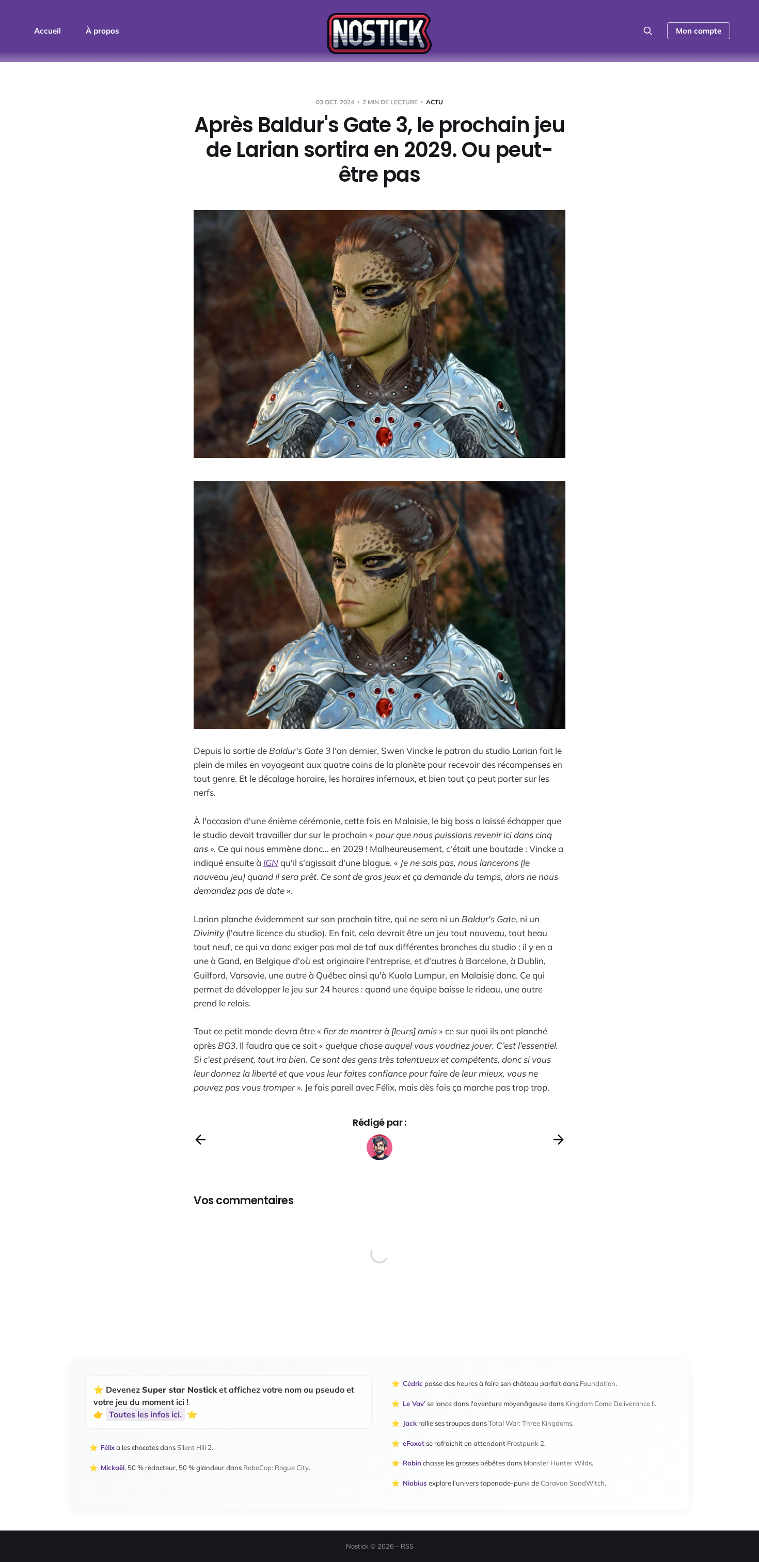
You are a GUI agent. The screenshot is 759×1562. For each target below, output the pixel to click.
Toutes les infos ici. (145, 1414)
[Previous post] (200, 1139)
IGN (270, 862)
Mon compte (698, 31)
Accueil (47, 31)
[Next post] (558, 1139)
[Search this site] (648, 31)
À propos (102, 31)
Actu (434, 102)
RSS (407, 1546)
